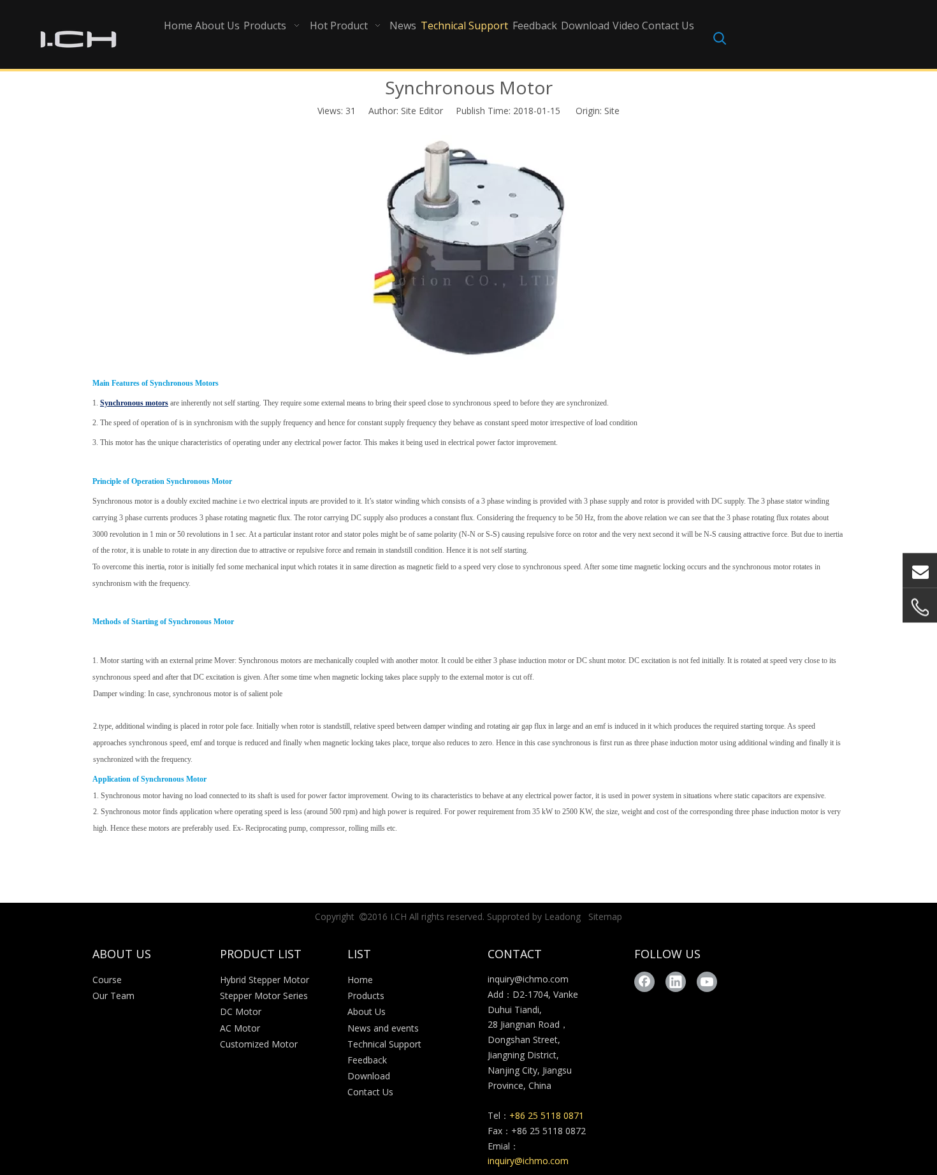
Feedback (367, 1060)
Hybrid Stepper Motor (264, 980)
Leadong (562, 916)
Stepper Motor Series (264, 995)
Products (365, 995)
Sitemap (605, 916)
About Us (366, 1011)
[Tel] (920, 606)
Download (368, 1076)
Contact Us (370, 1092)
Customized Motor (259, 1044)
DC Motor (240, 1011)
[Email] (920, 570)
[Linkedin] (675, 982)
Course (107, 980)
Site (612, 111)
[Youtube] (707, 982)
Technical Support (384, 1044)
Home (360, 980)
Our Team (113, 995)
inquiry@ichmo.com (528, 979)
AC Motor (240, 1028)
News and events (383, 1028)
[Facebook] (644, 982)
